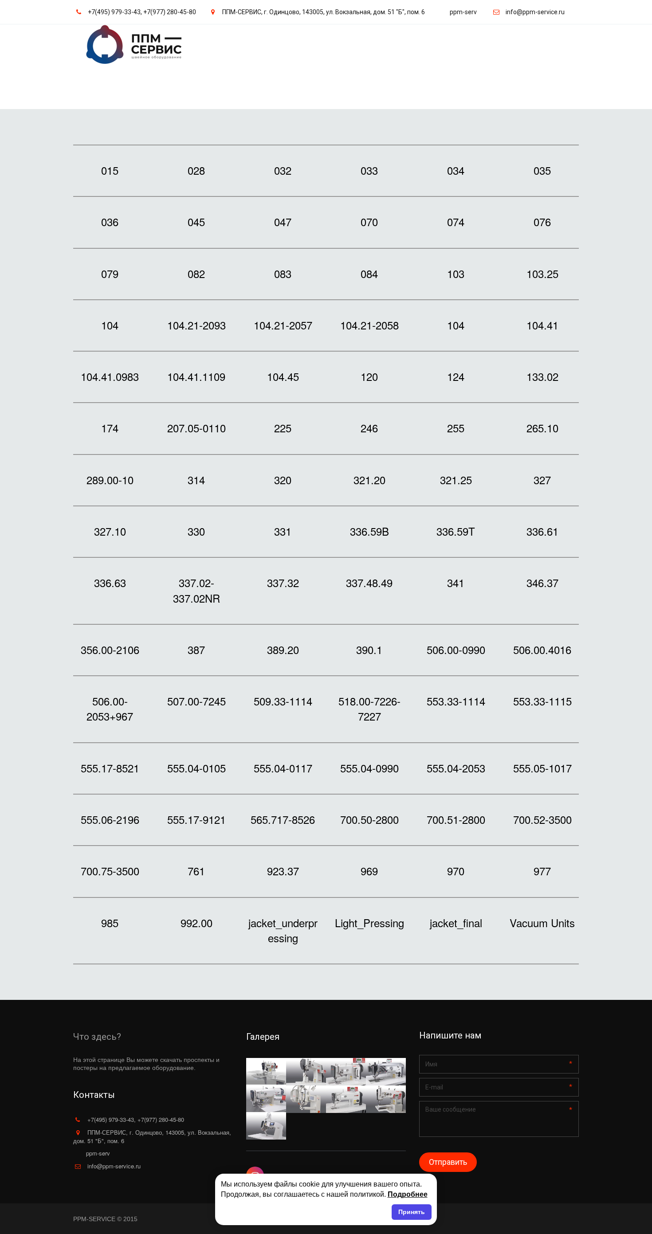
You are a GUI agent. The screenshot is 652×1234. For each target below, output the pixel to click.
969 (369, 870)
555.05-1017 (542, 768)
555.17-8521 (110, 768)
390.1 (369, 649)
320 (282, 479)
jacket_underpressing (283, 930)
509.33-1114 (283, 701)
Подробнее (408, 1194)
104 (109, 325)
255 (455, 427)
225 (282, 427)
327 (542, 479)
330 (196, 531)
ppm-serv (463, 12)
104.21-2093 (196, 325)
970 (455, 870)
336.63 (110, 582)
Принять (411, 1211)
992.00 (196, 922)
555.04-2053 (456, 768)
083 (282, 273)
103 (455, 273)
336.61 (542, 531)
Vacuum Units (542, 922)
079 (109, 273)
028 (196, 170)
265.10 (542, 427)
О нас (528, 92)
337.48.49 (369, 582)
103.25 (542, 273)
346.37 (542, 582)
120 (369, 376)
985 (109, 922)
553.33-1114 (456, 701)
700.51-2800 (456, 819)
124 (455, 376)
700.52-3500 (542, 819)
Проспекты (393, 92)
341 (455, 582)
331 (282, 531)
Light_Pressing (369, 922)
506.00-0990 (456, 649)
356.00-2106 (110, 649)
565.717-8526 (283, 819)
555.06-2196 (110, 819)
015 (109, 170)
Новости (489, 92)
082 (196, 273)
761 (196, 870)
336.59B (369, 531)
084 (369, 273)
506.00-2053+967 (109, 708)
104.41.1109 (196, 376)
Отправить (448, 1162)
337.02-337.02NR (196, 590)
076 (542, 221)
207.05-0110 (196, 427)
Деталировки (271, 92)
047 (282, 221)
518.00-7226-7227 (369, 708)
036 (109, 221)
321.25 (456, 479)
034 (455, 170)
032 (282, 170)
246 (369, 427)
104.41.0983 (110, 376)
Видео (443, 92)
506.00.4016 (542, 649)
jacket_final (456, 922)
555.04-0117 (283, 768)
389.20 (283, 649)
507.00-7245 (196, 701)
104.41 (542, 325)
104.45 (283, 376)
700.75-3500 (110, 870)
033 (369, 170)
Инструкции (334, 92)
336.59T (455, 531)
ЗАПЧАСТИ (211, 92)
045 (196, 221)
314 (196, 479)
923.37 (283, 870)
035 (542, 170)
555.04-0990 (369, 768)
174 (109, 427)
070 (369, 221)
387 (196, 649)
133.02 (542, 376)
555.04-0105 (196, 768)
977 (542, 870)
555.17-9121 (196, 819)
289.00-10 (110, 479)
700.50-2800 (369, 819)
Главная (94, 92)
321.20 (369, 479)
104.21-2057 (283, 325)
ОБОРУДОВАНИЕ (149, 92)
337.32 (283, 582)
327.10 (110, 531)
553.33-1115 (542, 701)
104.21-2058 (369, 325)
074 (455, 221)
